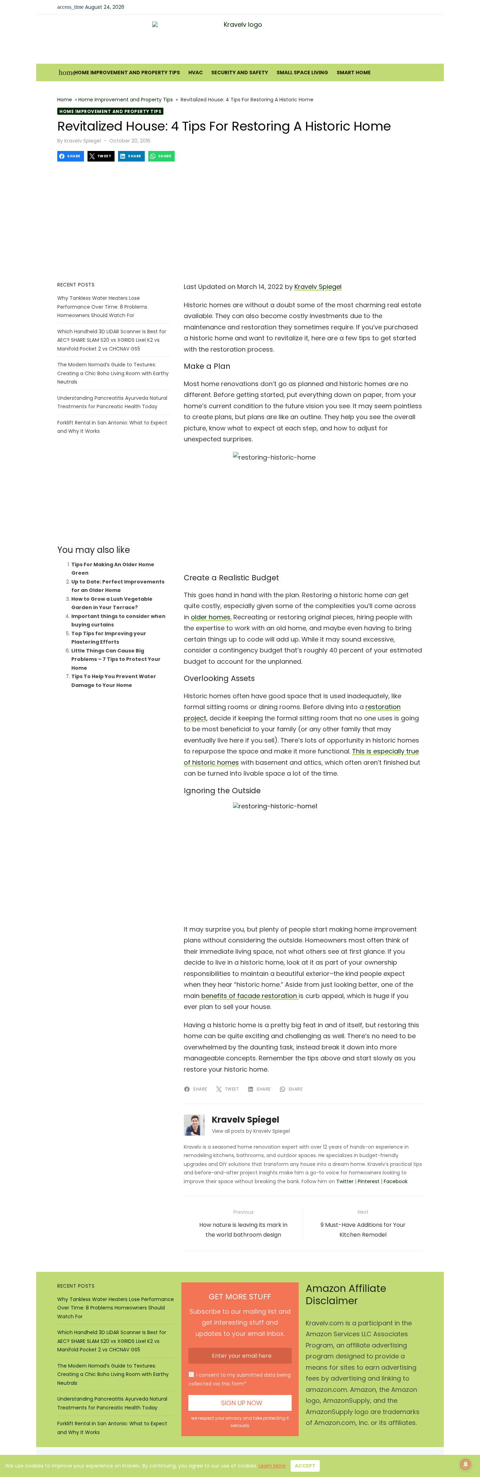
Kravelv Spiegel (82, 141)
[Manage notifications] (465, 1464)
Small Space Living (302, 72)
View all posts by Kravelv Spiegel (251, 1131)
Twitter (344, 1181)
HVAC (195, 72)
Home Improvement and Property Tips (127, 72)
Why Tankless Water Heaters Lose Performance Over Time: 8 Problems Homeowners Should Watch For (102, 307)
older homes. (211, 617)
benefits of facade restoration (250, 995)
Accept (305, 1465)
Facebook (396, 1181)
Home (64, 99)
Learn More (272, 1465)
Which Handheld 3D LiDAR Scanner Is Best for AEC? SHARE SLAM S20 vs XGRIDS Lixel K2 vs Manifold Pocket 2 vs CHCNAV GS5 (111, 340)
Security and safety (239, 72)
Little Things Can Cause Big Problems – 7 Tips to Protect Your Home (116, 659)
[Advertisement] (240, 221)
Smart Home (354, 72)
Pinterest (369, 1181)
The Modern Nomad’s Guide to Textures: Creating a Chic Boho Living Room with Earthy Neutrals (113, 373)
